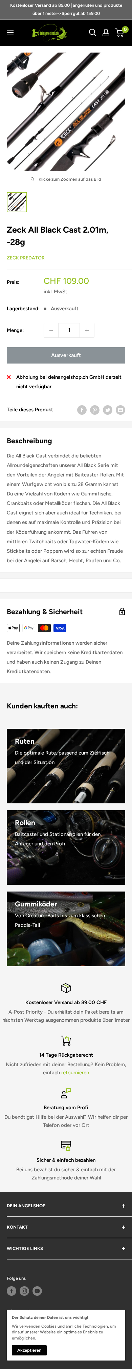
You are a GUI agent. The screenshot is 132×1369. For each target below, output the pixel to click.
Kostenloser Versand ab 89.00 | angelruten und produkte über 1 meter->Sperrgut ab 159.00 (66, 9)
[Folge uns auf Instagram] (24, 1291)
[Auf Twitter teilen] (107, 410)
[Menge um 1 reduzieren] (51, 330)
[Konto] (106, 32)
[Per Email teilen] (120, 410)
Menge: (15, 330)
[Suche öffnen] (92, 32)
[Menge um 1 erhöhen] (87, 330)
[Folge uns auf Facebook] (11, 1291)
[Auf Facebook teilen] (82, 410)
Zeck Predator (26, 258)
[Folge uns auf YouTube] (37, 1291)
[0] (119, 32)
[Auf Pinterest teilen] (95, 410)
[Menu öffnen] (10, 32)
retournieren (75, 1073)
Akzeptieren (29, 1350)
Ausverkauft (66, 355)
